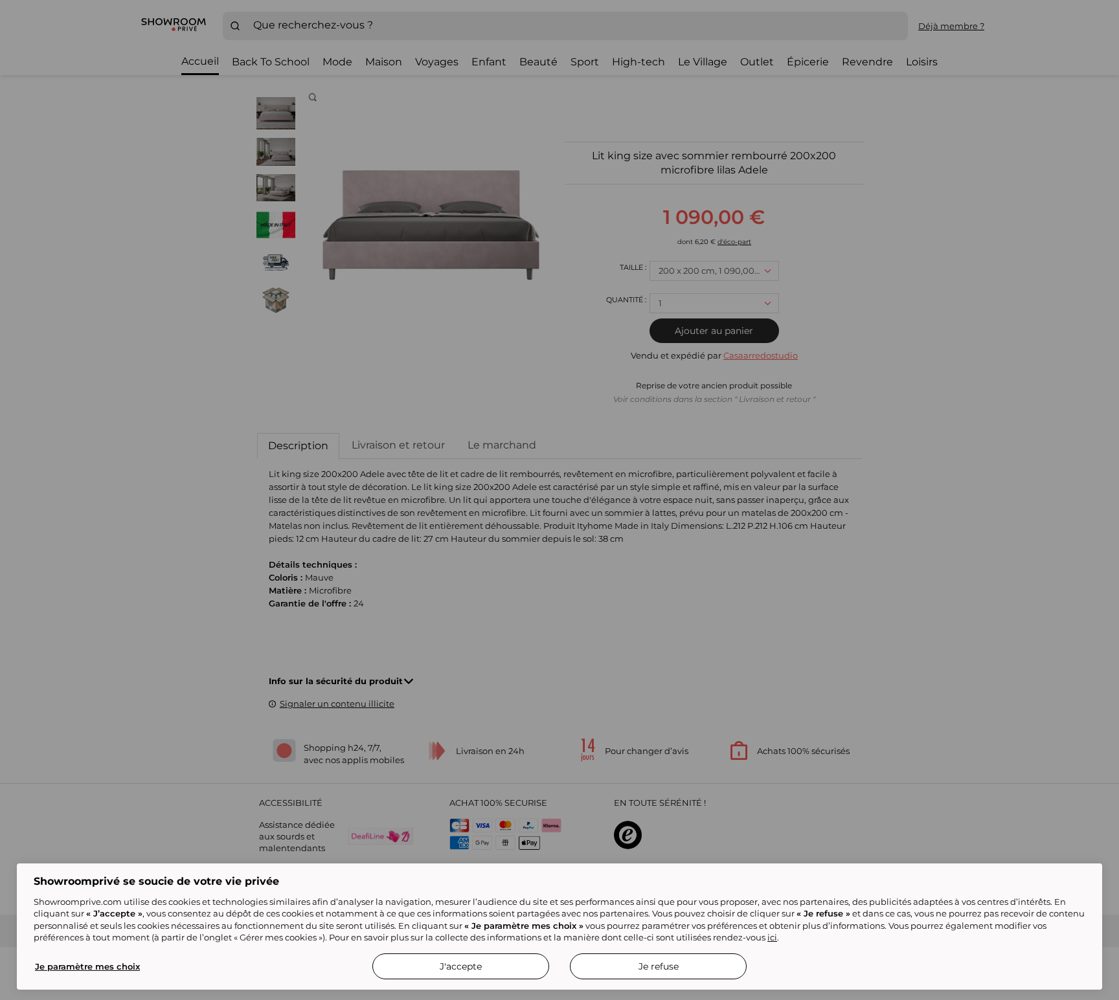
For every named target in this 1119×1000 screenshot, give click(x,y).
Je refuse (659, 966)
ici (772, 937)
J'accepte (461, 966)
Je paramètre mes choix (87, 966)
